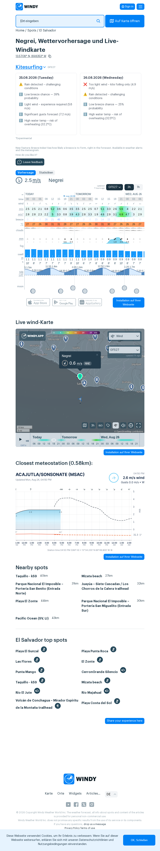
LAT (21, 275)
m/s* (20, 214)
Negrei (56, 180)
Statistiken (46, 172)
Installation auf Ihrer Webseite (128, 302)
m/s (37, 180)
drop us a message (95, 824)
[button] (50, 56)
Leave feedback (33, 162)
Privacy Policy (72, 828)
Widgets (75, 793)
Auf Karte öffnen (127, 21)
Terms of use (87, 828)
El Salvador (47, 30)
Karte (49, 793)
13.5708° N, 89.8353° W (31, 56)
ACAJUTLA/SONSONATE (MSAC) (50, 474)
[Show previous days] (27, 441)
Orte (60, 793)
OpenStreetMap (124, 431)
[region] (80, 380)
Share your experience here (124, 720)
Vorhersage (26, 172)
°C (22, 224)
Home (20, 30)
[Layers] (85, 425)
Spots (31, 30)
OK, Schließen (139, 840)
